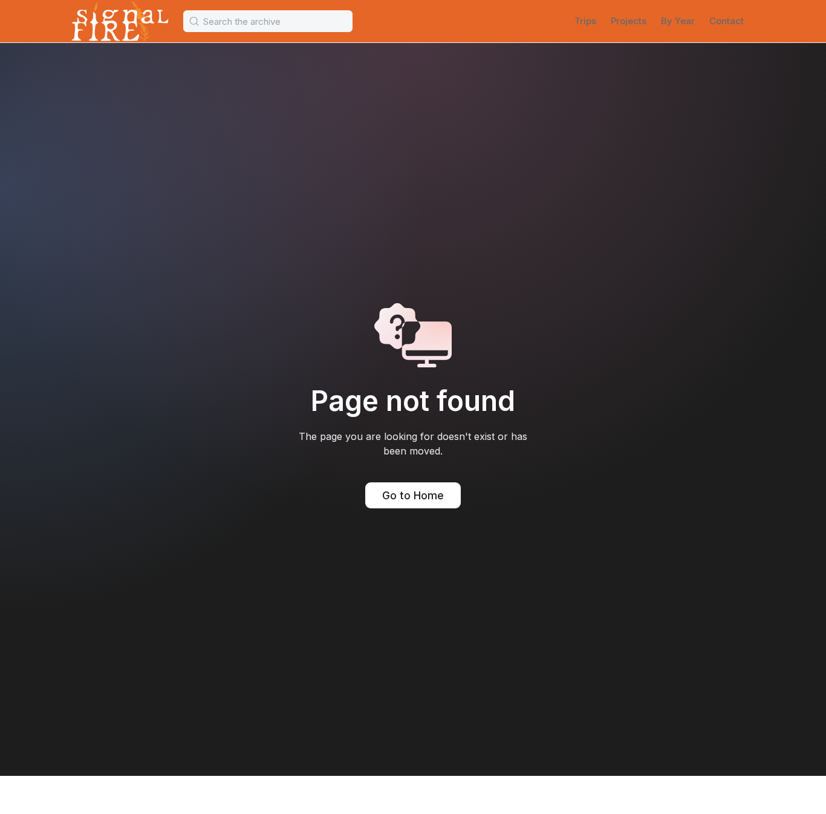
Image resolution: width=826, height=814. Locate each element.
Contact (726, 21)
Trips (585, 21)
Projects (628, 21)
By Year (678, 21)
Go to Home (413, 495)
